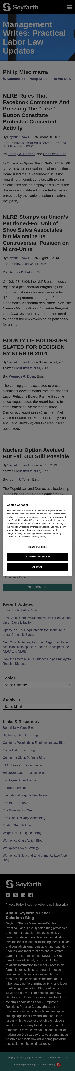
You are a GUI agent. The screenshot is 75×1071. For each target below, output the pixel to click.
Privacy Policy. (39, 537)
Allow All (37, 567)
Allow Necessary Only (37, 557)
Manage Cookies (37, 547)
